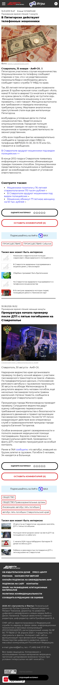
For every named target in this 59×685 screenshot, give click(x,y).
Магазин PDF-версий (27, 576)
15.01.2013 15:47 (8, 11)
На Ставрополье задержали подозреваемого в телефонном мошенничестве (33, 283)
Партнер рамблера (25, 671)
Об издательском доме (16, 572)
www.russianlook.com (18, 63)
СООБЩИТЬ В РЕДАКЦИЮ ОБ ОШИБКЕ (22, 597)
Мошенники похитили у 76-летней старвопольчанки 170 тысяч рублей (25, 189)
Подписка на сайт (13, 583)
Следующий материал (28, 677)
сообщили (22, 449)
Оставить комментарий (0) (30, 223)
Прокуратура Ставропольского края (19, 362)
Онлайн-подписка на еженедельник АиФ (26, 580)
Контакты (32, 583)
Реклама (7, 576)
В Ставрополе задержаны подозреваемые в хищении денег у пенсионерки (32, 265)
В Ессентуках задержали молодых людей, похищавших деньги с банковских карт (31, 291)
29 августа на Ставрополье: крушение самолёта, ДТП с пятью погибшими (34, 525)
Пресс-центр (39, 572)
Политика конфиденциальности (22, 594)
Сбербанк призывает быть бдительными (30, 273)
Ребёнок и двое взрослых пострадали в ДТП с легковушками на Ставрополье (33, 551)
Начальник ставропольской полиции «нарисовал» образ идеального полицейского (33, 257)
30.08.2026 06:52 (9, 306)
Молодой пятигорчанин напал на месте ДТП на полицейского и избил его (33, 534)
